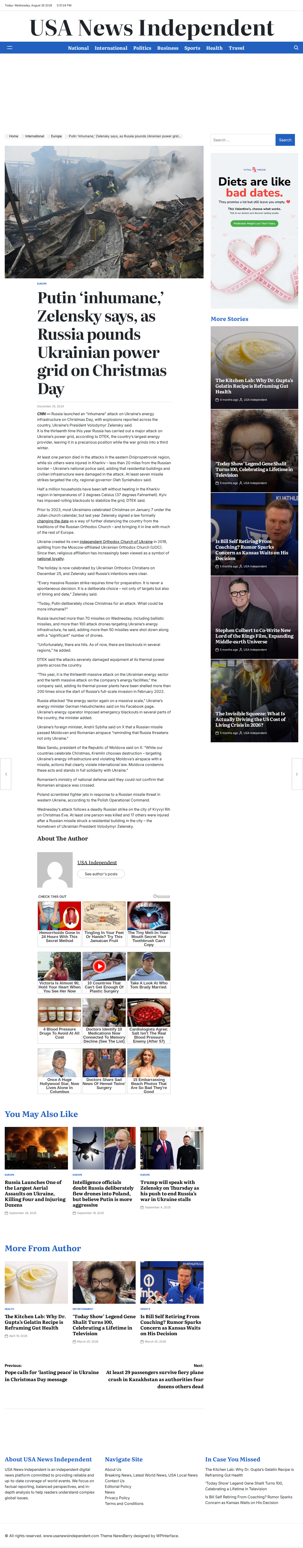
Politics (142, 47)
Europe (42, 283)
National (78, 47)
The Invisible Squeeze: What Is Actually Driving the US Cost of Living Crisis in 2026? (250, 719)
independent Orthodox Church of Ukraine (116, 541)
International (111, 47)
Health (214, 47)
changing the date (53, 521)
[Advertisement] (151, 89)
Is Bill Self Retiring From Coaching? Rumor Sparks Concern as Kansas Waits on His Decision (170, 1324)
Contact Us (115, 1480)
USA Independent (97, 862)
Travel (236, 47)
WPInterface (167, 1535)
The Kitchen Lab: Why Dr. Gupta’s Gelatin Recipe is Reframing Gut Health (35, 1321)
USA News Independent (151, 26)
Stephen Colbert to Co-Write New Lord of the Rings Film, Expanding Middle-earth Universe (254, 635)
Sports (192, 47)
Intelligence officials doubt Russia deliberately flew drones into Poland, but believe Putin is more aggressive (103, 1193)
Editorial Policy (118, 1486)
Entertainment (83, 1309)
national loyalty (50, 558)
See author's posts (101, 874)
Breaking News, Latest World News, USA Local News (151, 1475)
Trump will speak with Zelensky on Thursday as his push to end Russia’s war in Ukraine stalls (169, 1190)
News (110, 1492)
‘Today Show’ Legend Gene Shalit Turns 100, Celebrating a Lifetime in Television (104, 1324)
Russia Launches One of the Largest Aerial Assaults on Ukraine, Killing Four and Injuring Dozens (35, 1193)
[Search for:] (243, 140)
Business (167, 47)
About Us (113, 1469)
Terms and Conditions (124, 1503)
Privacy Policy (117, 1497)
